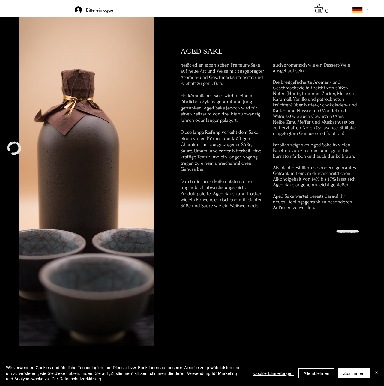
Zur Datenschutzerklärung (76, 379)
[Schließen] (376, 373)
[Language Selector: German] (361, 9)
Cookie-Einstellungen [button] (274, 373)
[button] (323, 8)
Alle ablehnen (316, 373)
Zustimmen (353, 373)
